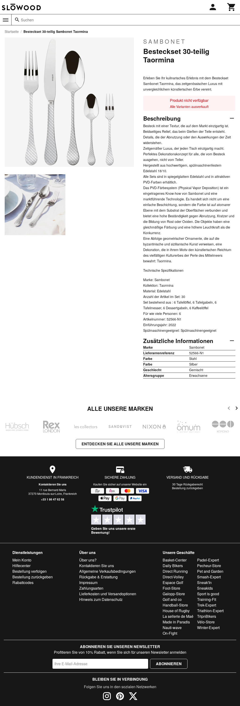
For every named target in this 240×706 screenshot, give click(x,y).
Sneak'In (204, 582)
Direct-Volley (173, 577)
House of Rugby (176, 610)
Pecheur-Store (209, 565)
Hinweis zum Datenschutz (101, 599)
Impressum (88, 582)
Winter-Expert (208, 627)
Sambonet (164, 41)
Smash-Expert (209, 577)
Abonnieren (169, 663)
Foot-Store (171, 588)
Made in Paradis (176, 622)
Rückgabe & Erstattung (98, 577)
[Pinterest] (120, 696)
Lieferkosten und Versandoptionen (107, 593)
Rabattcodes (23, 582)
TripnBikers (206, 616)
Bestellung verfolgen (29, 571)
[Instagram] (107, 696)
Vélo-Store (206, 622)
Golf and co (172, 599)
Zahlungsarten (91, 588)
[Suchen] (17, 19)
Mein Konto (21, 560)
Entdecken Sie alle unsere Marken (120, 443)
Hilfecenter (21, 565)
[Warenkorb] (231, 7)
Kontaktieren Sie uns (53, 484)
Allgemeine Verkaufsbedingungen (107, 571)
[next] (236, 409)
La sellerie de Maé (178, 616)
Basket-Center (175, 560)
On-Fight (170, 633)
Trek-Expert (206, 605)
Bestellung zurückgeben (187, 488)
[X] (133, 696)
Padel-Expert (208, 560)
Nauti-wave (172, 627)
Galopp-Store (174, 593)
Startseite (12, 31)
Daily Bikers (173, 565)
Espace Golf (173, 582)
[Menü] (5, 20)
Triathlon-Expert (210, 610)
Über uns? (88, 560)
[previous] (228, 409)
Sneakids (205, 588)
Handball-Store (175, 605)
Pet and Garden (210, 571)
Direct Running (175, 571)
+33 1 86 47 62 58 (52, 499)
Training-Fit (206, 599)
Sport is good (208, 593)
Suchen (27, 20)
